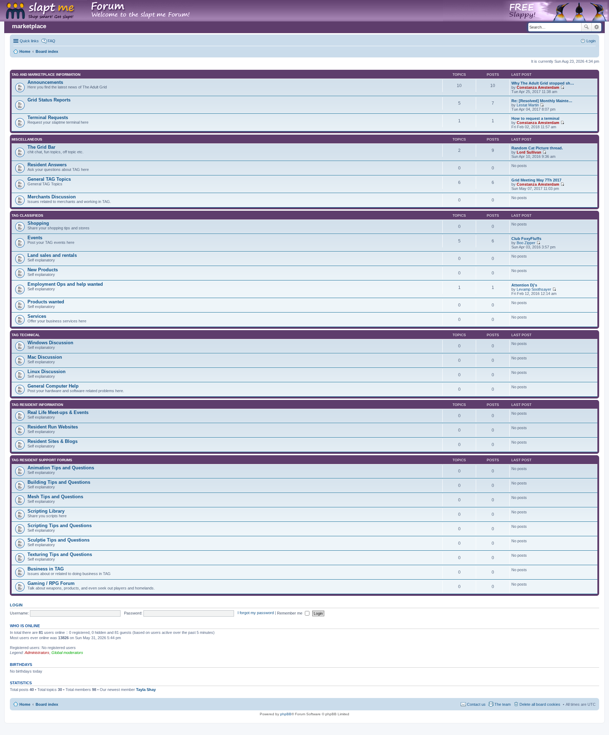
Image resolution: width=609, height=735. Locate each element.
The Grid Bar (41, 147)
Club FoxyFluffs (526, 238)
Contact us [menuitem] (476, 704)
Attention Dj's (524, 285)
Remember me (290, 613)
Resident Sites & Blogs (52, 441)
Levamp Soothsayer (534, 289)
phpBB (285, 714)
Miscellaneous (27, 139)
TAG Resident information (37, 405)
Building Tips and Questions (58, 482)
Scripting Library (45, 511)
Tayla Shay (146, 689)
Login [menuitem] (591, 41)
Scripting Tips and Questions (59, 525)
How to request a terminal (535, 118)
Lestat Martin (528, 105)
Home (24, 704)
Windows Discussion (50, 342)
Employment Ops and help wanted (65, 284)
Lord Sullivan (529, 152)
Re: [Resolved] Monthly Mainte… (541, 101)
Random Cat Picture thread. (537, 148)
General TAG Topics (49, 179)
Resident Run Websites (52, 427)
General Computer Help (53, 386)
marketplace (29, 26)
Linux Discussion (46, 371)
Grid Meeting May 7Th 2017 (536, 180)
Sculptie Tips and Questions (58, 540)
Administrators (37, 652)
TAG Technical (26, 335)
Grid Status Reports (48, 100)
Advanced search (596, 27)
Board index (47, 704)
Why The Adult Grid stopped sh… (542, 83)
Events (34, 237)
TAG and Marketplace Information (46, 74)
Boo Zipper (526, 243)
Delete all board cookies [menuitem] (539, 704)
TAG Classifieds (27, 215)
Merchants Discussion (51, 196)
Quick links (29, 41)
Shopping (38, 223)
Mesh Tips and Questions (55, 496)
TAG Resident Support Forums (42, 460)
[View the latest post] (562, 87)
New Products (42, 269)
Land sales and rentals (52, 255)
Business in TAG (45, 569)
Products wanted (45, 301)
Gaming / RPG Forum (51, 583)
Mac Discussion (44, 357)
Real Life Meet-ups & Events (57, 412)
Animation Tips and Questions (60, 467)
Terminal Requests (47, 117)
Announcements (45, 82)
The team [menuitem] (502, 704)
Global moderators (67, 652)
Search (586, 27)
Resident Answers (47, 164)
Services (36, 316)
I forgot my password (256, 613)
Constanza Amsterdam (538, 87)
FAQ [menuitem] (51, 41)
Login (16, 605)
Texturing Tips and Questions (59, 554)
